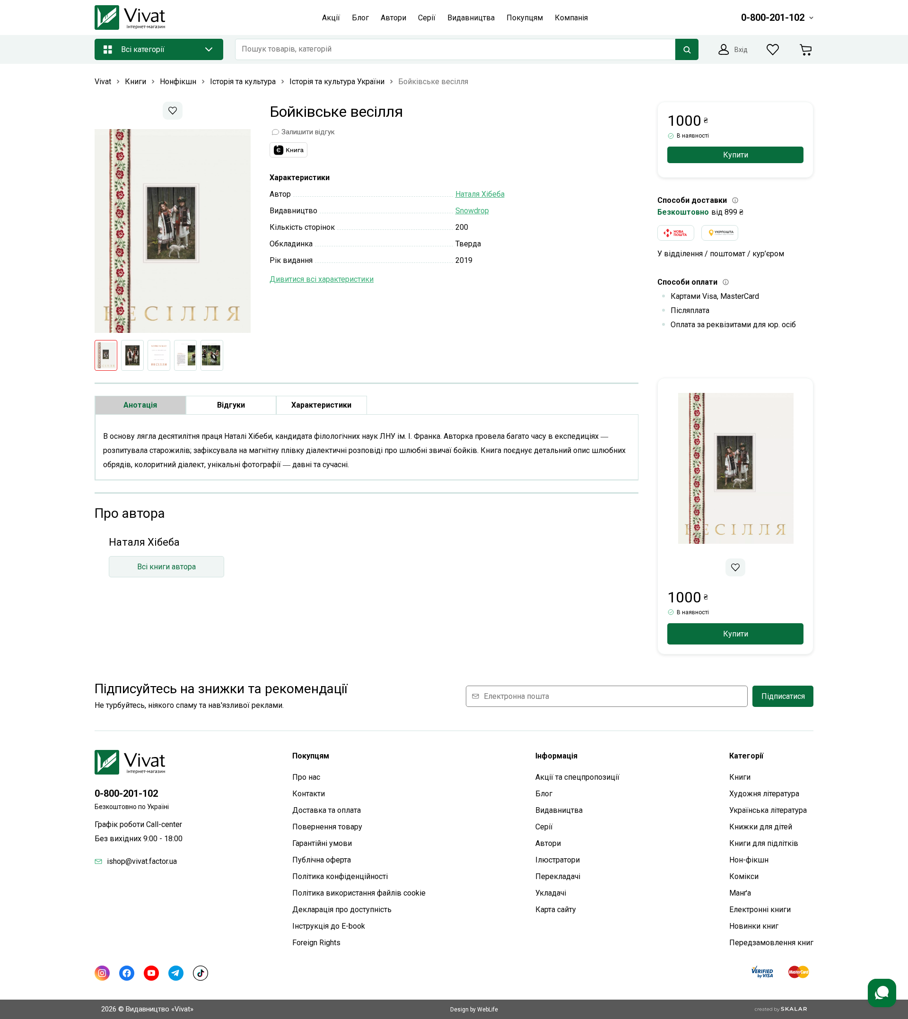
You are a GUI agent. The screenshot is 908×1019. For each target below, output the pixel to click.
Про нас (306, 777)
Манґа (740, 892)
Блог (543, 793)
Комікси (744, 876)
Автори (548, 843)
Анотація (140, 405)
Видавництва (559, 810)
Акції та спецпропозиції (577, 777)
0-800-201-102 (126, 793)
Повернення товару (327, 826)
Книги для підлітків (763, 843)
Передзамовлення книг (771, 942)
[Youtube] (151, 973)
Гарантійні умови (322, 843)
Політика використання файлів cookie (359, 892)
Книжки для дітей (760, 826)
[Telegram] (175, 973)
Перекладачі (557, 876)
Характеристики (321, 405)
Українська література (768, 810)
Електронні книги (760, 909)
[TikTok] (200, 973)
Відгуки (231, 405)
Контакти (308, 793)
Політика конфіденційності (340, 876)
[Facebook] (126, 973)
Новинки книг (753, 926)
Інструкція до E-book (328, 926)
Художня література (764, 793)
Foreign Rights (316, 942)
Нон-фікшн (748, 859)
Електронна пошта (516, 696)
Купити (735, 154)
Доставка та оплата (326, 810)
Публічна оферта (321, 859)
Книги (740, 777)
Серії (544, 826)
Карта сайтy (555, 909)
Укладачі (550, 892)
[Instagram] (102, 973)
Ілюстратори (557, 859)
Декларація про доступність (342, 909)
